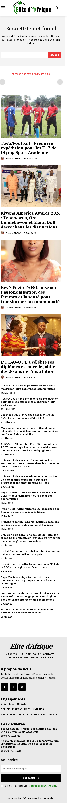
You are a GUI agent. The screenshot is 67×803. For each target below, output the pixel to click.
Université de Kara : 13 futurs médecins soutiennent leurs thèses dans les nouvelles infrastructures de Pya (30, 463)
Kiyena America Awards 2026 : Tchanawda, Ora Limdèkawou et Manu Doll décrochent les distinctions (31, 220)
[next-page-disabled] (60, 82)
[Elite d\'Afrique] (32, 7)
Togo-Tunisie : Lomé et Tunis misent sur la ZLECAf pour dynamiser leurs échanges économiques (28, 495)
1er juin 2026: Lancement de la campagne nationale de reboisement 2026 (27, 611)
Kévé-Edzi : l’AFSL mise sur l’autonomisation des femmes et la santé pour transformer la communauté (30, 294)
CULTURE (5, 751)
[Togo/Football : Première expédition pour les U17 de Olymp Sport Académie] (31, 116)
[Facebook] (4, 687)
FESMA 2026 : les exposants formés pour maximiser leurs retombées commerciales (28, 387)
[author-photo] (3, 158)
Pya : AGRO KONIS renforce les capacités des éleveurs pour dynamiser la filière (30, 510)
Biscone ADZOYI (13, 158)
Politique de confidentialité (42, 786)
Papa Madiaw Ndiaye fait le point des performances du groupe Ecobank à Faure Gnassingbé (28, 580)
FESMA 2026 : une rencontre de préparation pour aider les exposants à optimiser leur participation (29, 401)
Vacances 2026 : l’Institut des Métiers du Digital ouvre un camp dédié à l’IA (27, 416)
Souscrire (29, 778)
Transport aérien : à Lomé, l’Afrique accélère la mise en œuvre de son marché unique (30, 523)
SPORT (4, 736)
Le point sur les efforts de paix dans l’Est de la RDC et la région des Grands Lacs (30, 566)
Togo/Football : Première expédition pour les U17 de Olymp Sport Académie (28, 147)
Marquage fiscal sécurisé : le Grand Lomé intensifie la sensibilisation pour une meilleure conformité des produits (31, 431)
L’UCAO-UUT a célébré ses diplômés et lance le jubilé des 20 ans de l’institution (28, 366)
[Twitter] (22, 687)
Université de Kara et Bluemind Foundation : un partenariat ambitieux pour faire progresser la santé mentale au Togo (29, 479)
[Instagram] (13, 687)
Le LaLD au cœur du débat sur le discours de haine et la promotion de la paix (30, 553)
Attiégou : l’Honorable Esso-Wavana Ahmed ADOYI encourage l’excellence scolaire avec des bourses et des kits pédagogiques (29, 447)
